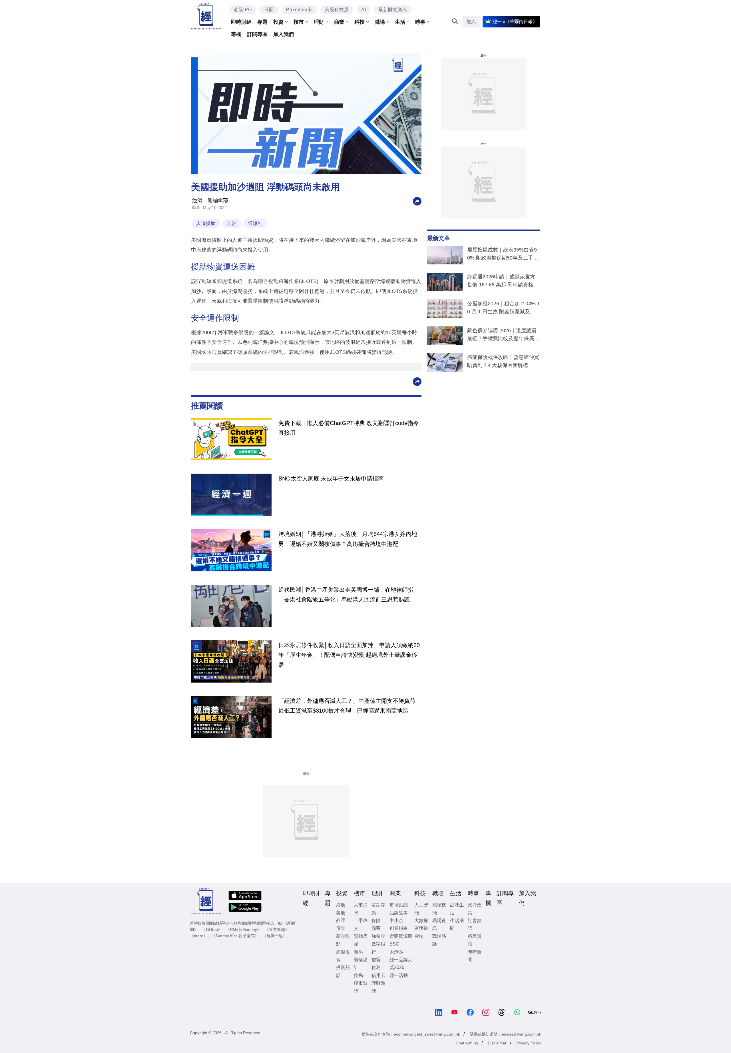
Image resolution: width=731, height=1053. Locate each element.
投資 (278, 22)
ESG (394, 944)
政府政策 (474, 908)
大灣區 (396, 952)
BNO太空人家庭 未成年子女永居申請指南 (331, 478)
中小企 (396, 920)
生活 (400, 22)
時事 (420, 22)
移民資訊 (474, 940)
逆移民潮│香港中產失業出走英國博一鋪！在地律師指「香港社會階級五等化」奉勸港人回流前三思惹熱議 (345, 595)
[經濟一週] (206, 16)
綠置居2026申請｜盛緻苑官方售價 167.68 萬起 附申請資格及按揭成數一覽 (503, 282)
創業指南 (398, 928)
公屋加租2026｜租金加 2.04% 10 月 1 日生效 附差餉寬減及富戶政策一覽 (503, 309)
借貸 (376, 959)
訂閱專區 (257, 34)
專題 (262, 22)
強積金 (378, 936)
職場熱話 (439, 940)
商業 (339, 22)
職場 (380, 22)
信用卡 (378, 975)
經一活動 (398, 975)
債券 (340, 928)
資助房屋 (360, 940)
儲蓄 (376, 928)
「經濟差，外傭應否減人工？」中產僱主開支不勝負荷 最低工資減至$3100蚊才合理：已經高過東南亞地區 (346, 706)
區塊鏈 (421, 928)
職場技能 (439, 908)
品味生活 (457, 908)
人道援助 (206, 223)
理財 (319, 22)
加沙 (232, 223)
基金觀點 (343, 940)
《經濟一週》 (275, 936)
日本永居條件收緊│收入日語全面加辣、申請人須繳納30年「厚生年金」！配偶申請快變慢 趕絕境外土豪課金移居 (349, 655)
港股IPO (243, 9)
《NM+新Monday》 (243, 929)
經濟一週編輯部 (210, 200)
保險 (376, 920)
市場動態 (398, 904)
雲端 (418, 936)
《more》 (198, 936)
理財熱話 (378, 987)
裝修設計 (360, 963)
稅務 (376, 967)
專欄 (236, 34)
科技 (359, 22)
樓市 (299, 22)
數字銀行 (378, 948)
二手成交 (360, 924)
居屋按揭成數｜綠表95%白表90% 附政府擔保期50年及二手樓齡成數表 (502, 255)
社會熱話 (474, 924)
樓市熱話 (360, 987)
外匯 (340, 920)
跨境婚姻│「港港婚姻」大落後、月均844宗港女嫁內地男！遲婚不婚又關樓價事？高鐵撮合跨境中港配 (347, 539)
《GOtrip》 (212, 929)
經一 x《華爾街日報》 (515, 21)
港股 (340, 904)
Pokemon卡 (299, 9)
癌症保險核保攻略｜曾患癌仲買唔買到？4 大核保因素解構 (503, 361)
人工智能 (421, 908)
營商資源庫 (400, 936)
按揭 (358, 975)
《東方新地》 (277, 929)
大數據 (421, 920)
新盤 (358, 952)
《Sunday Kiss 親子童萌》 (235, 936)
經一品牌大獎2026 (400, 963)
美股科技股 (337, 9)
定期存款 (378, 908)
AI (363, 9)
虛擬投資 (343, 956)
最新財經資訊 (392, 9)
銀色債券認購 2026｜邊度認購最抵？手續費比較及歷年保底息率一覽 (503, 336)
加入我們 (283, 34)
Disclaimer (497, 1043)
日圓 (269, 9)
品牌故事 (398, 912)
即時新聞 (474, 956)
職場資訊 (439, 924)
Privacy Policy (528, 1043)
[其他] (417, 200)
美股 (340, 912)
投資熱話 (343, 971)
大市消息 (360, 908)
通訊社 (255, 223)
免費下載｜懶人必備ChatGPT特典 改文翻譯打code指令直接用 (348, 428)
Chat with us (467, 1043)
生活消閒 (457, 924)
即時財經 (241, 22)
